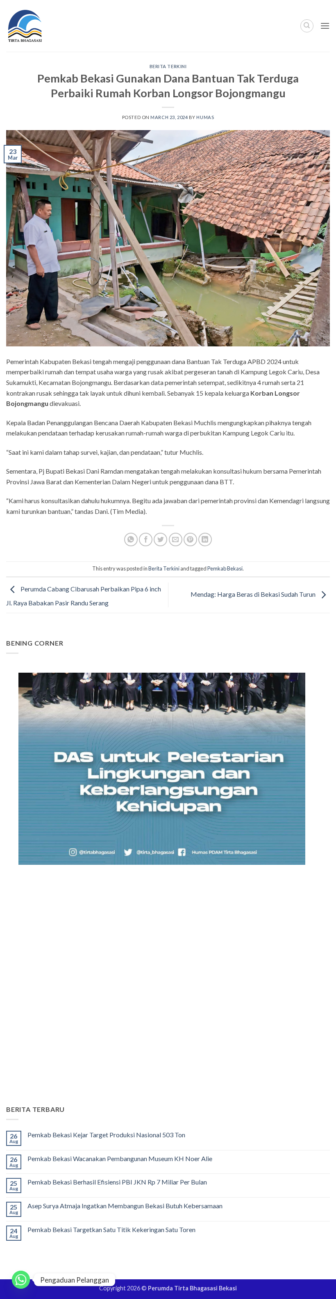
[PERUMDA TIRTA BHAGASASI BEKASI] (40, 26)
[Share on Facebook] (145, 539)
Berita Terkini (168, 66)
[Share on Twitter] (160, 539)
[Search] (306, 25)
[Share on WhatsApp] (131, 539)
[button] (325, 26)
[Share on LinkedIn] (205, 539)
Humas (205, 117)
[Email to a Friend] (175, 539)
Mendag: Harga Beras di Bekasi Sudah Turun (254, 594)
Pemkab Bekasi (225, 568)
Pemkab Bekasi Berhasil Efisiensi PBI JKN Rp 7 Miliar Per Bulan (117, 1182)
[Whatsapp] (21, 1280)
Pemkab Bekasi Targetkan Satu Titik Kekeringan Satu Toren (111, 1229)
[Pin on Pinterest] (190, 539)
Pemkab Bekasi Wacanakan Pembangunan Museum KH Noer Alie (119, 1158)
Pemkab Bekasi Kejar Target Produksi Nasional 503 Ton (106, 1135)
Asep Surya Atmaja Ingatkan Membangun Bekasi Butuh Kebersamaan (124, 1206)
